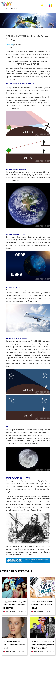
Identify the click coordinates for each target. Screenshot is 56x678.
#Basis (28, 570)
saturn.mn (9, 45)
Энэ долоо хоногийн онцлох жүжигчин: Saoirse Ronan (14, 644)
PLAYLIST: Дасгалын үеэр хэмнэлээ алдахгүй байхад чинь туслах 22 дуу (42, 644)
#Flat (11, 570)
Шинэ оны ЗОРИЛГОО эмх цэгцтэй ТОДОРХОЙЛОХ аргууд (42, 604)
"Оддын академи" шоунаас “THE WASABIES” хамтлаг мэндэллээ (14, 604)
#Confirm (19, 570)
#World (4, 570)
